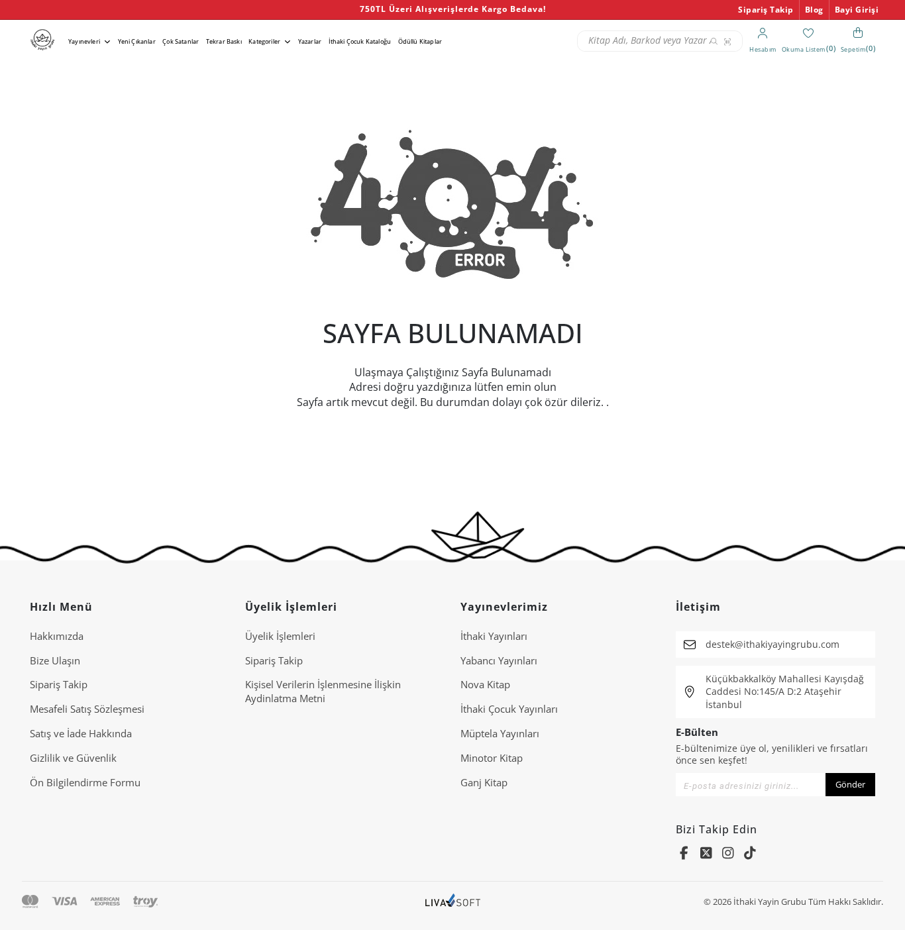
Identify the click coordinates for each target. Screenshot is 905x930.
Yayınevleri (84, 41)
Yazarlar (309, 41)
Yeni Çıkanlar (137, 41)
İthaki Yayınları (493, 636)
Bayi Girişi (857, 9)
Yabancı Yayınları (498, 660)
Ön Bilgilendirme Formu (85, 782)
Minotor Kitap (491, 757)
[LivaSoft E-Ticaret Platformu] (452, 902)
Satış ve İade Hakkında (81, 733)
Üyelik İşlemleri (280, 636)
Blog (814, 9)
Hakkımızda (56, 636)
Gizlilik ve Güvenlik (73, 757)
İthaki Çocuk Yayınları (509, 708)
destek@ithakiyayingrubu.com (772, 644)
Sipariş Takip (766, 9)
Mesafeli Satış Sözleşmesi (87, 708)
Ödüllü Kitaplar (420, 41)
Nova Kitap (485, 684)
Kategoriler (264, 41)
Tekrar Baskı (224, 41)
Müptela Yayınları (499, 733)
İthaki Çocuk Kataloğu (360, 41)
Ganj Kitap (483, 782)
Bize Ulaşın (55, 660)
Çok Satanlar (180, 41)
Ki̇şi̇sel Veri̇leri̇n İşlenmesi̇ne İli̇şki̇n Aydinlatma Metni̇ (323, 691)
